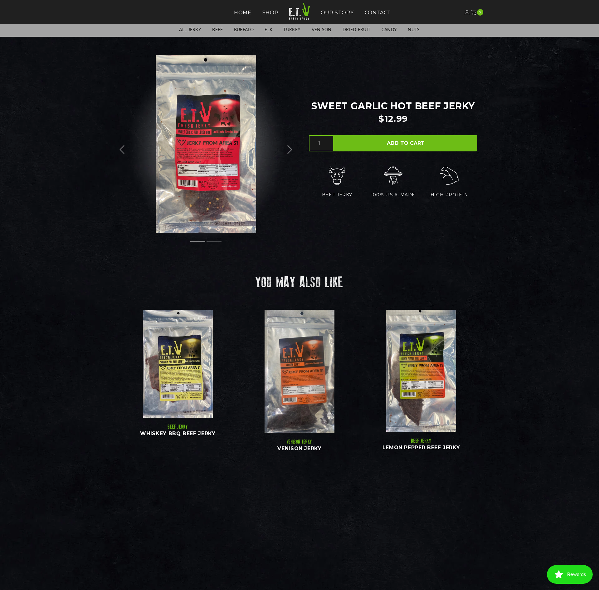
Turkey (291, 30)
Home (242, 13)
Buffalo (244, 30)
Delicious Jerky (226, 537)
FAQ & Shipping (320, 544)
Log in (449, 13)
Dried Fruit (357, 30)
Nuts (414, 30)
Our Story (337, 13)
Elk (268, 30)
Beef (217, 30)
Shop (270, 13)
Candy (389, 30)
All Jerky (190, 30)
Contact (378, 13)
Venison (322, 30)
